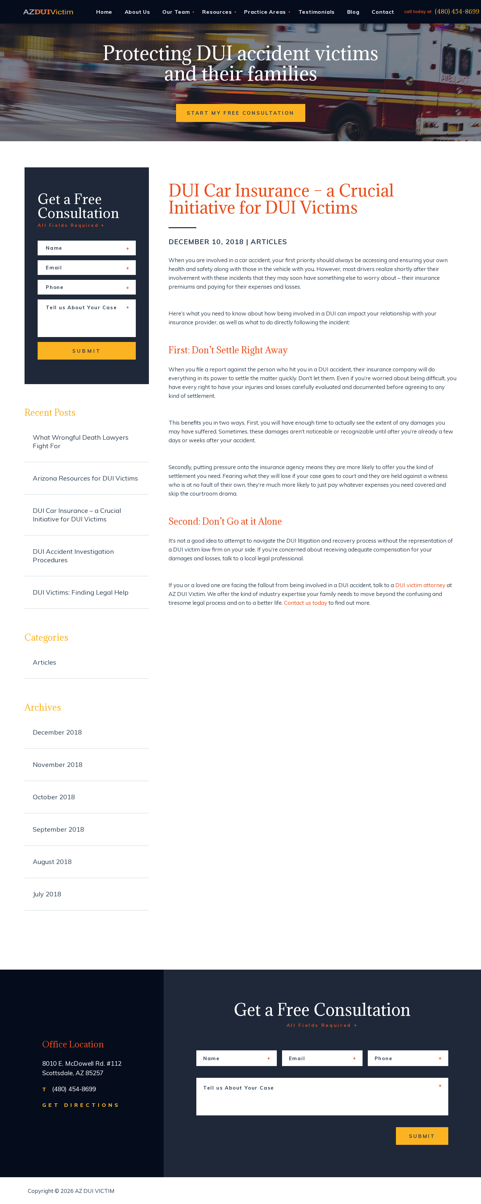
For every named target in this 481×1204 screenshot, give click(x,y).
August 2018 (52, 861)
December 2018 (57, 732)
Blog (353, 11)
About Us (137, 11)
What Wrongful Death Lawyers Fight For (81, 441)
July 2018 (47, 894)
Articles (269, 241)
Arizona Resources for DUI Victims (85, 478)
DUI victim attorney (420, 585)
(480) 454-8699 (457, 12)
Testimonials (316, 11)
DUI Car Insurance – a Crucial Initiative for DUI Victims (77, 514)
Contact (383, 11)
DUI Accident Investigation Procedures (73, 555)
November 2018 (57, 764)
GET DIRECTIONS (81, 1105)
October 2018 (54, 797)
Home (104, 11)
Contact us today (305, 602)
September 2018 (58, 829)
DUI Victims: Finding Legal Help (81, 592)
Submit (86, 351)
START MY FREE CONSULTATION (240, 113)
